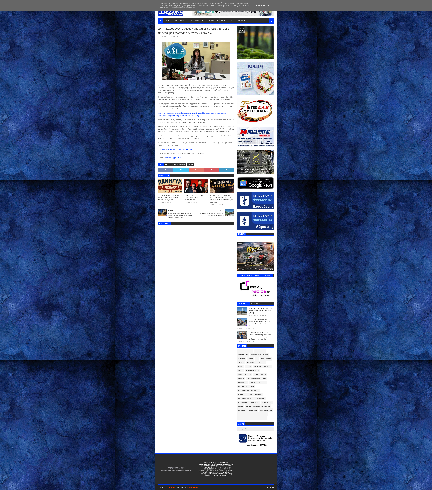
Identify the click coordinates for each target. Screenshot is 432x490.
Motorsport (247, 351)
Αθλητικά (250, 363)
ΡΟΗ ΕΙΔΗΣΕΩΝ (227, 20)
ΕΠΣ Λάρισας (242, 382)
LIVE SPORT (239, 20)
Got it (269, 5)
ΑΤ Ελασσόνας (266, 359)
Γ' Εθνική (257, 367)
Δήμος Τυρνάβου (260, 374)
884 (166, 164)
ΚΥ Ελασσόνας (243, 402)
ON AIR (190, 20)
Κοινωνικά (255, 402)
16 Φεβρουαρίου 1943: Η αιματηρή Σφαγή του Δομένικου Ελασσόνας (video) (260, 311)
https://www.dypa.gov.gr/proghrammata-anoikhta (175, 149)
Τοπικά (190, 164)
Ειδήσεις (253, 382)
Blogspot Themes (192, 487)
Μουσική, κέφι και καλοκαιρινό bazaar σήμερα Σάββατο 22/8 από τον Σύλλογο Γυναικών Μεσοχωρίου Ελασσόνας (221, 198)
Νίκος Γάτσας (252, 410)
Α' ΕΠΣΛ (250, 359)
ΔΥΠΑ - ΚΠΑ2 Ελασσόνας (177, 164)
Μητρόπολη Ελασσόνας (261, 406)
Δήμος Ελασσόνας (252, 370)
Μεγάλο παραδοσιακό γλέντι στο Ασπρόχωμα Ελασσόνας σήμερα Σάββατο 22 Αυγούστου (168, 197)
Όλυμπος (241, 359)
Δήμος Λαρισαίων (244, 374)
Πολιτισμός (242, 418)
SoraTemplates (170, 487)
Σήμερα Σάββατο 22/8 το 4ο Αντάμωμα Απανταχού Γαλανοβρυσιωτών (193, 197)
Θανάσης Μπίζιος (244, 398)
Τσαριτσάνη (261, 418)
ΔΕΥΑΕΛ (240, 370)
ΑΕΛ (257, 359)
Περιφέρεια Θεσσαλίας (259, 414)
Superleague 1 (260, 351)
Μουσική (241, 410)
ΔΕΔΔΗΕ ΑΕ (266, 367)
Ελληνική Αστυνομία (246, 386)
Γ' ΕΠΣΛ (248, 367)
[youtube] (273, 487)
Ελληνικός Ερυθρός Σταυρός (248, 390)
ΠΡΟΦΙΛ (167, 20)
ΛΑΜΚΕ (240, 406)
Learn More (260, 5)
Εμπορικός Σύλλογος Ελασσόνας (250, 394)
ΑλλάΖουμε (261, 363)
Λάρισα (248, 406)
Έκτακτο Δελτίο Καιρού (259, 355)
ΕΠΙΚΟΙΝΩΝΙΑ (200, 20)
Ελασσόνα (261, 382)
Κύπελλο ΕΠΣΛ (267, 402)
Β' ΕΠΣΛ (240, 367)
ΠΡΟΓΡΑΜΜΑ (179, 20)
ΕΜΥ (264, 378)
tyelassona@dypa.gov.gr (172, 158)
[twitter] (270, 487)
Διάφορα (241, 378)
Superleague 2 (243, 355)
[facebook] (268, 487)
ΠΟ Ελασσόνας (243, 414)
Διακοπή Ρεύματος (254, 378)
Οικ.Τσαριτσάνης (266, 410)
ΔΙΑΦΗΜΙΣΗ (213, 20)
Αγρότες (241, 363)
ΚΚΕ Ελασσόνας (259, 398)
